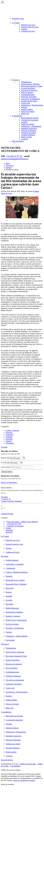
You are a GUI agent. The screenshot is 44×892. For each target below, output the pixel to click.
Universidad (10, 640)
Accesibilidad (15, 766)
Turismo (24, 29)
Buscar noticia (7, 472)
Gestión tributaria (12, 560)
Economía (9, 435)
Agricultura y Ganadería (15, 564)
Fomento (9, 437)
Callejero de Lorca (28, 31)
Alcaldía (24, 122)
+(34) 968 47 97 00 (14, 524)
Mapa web (25, 114)
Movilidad (9, 604)
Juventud (9, 600)
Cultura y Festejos (12, 430)
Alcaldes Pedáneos (28, 135)
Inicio (8, 163)
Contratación (10, 568)
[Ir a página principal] (15, 11)
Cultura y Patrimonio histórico (17, 572)
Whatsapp (18, 501)
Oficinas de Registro (28, 131)
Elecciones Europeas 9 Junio (31, 86)
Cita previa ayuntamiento (30, 99)
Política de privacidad (28, 764)
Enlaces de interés (27, 112)
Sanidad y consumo (13, 616)
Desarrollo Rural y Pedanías (16, 584)
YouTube (9, 532)
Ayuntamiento (17, 116)
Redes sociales (26, 137)
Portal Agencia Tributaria (30, 84)
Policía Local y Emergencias (16, 620)
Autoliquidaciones (28, 95)
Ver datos (4, 497)
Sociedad (9, 439)
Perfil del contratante (28, 97)
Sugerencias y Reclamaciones (32, 105)
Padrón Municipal (12, 608)
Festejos (9, 592)
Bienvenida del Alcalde (29, 118)
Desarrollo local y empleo (15, 580)
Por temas (4, 556)
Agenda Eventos (18, 18)
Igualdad (9, 596)
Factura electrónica (28, 88)
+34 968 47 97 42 (14, 156)
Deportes (9, 433)
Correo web (25, 103)
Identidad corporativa (29, 128)
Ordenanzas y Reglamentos (31, 126)
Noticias (24, 107)
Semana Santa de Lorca (30, 27)
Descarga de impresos (29, 90)
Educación (9, 588)
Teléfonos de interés (28, 133)
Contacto (24, 139)
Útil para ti (16, 80)
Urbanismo (10, 443)
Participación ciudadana (14, 612)
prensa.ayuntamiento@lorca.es (14, 159)
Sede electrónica (18, 141)
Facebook (10, 501)
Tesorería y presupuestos (15, 628)
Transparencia (26, 82)
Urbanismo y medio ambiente (16, 636)
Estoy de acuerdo (7, 784)
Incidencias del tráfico (29, 101)
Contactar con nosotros (15, 526)
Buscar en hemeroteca (9, 482)
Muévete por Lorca (28, 25)
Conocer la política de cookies (24, 780)
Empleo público (27, 109)
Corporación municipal (29, 120)
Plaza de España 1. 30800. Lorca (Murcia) (22, 522)
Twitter (4, 501)
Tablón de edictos (27, 124)
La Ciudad (16, 23)
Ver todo (4, 447)
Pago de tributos (27, 92)
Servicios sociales (12, 624)
